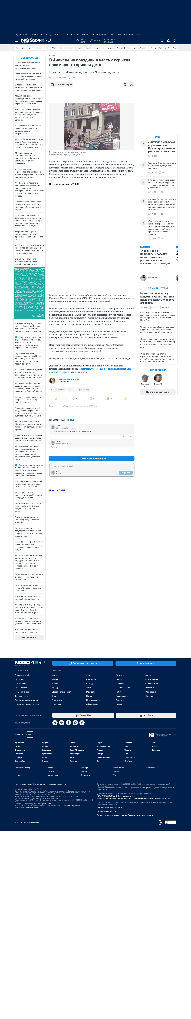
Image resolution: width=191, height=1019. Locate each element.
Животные (57, 700)
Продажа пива (84, 390)
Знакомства (38, 35)
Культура (90, 683)
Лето (88, 688)
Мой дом (90, 692)
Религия (120, 700)
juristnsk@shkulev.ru (74, 805)
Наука (89, 696)
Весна (55, 683)
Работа (119, 692)
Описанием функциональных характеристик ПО (115, 797)
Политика (120, 683)
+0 (124, 437)
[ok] (68, 722)
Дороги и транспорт (61, 692)
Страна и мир (151, 683)
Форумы (58, 35)
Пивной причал (57, 390)
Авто (54, 675)
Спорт (148, 675)
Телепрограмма (72, 35)
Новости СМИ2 (57, 490)
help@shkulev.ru (32, 807)
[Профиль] (174, 40)
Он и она (120, 675)
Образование (92, 704)
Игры (138, 35)
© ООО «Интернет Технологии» (27, 823)
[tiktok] (82, 722)
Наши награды (21, 688)
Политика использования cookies (109, 808)
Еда (54, 696)
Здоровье (56, 704)
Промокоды (128, 35)
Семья (119, 704)
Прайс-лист (20, 679)
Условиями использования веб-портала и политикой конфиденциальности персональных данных (133, 799)
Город (55, 688)
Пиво (71, 390)
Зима (88, 675)
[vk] (61, 722)
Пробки (96, 41)
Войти (58, 474)
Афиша (85, 35)
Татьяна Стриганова (68, 379)
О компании (20, 683)
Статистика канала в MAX (27, 704)
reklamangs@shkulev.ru (105, 786)
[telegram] (55, 722)
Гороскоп (95, 35)
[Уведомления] (168, 40)
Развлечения (122, 696)
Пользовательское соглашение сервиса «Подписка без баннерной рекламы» (125, 815)
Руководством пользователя (108, 795)
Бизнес (55, 679)
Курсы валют (108, 35)
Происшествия (123, 688)
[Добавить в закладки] (125, 84)
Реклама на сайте (23, 675)
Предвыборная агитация (26, 700)
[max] (75, 722)
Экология (149, 688)
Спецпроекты (151, 696)
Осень (119, 679)
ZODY (119, 35)
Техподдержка (21, 696)
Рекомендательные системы (107, 811)
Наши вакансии (22, 692)
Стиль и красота (152, 679)
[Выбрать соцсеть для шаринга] (131, 84)
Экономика (150, 692)
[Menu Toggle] (16, 40)
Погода (49, 35)
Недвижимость (22, 35)
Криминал (91, 679)
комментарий (63, 84)
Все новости (29, 57)
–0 (131, 437)
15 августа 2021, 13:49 (57, 78)
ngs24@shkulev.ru (44, 804)
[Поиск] (162, 40)
